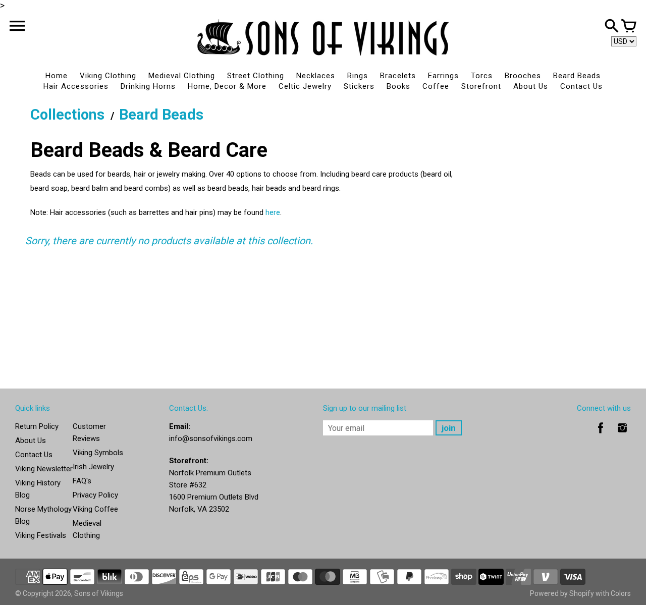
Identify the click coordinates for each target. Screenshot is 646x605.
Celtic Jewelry (305, 86)
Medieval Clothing (181, 75)
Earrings (443, 75)
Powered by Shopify (562, 593)
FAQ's (82, 480)
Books (398, 86)
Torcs (482, 75)
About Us (530, 86)
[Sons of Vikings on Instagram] (622, 434)
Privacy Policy (95, 495)
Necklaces (315, 75)
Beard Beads (577, 75)
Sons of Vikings (98, 593)
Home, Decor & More (227, 86)
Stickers (359, 86)
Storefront (481, 86)
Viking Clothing (108, 75)
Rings (357, 75)
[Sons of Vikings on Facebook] (600, 434)
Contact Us (581, 86)
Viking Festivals (40, 535)
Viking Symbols (98, 452)
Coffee (435, 86)
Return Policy (37, 426)
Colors (621, 593)
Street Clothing (255, 75)
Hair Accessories (76, 86)
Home (56, 75)
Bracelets (398, 75)
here (272, 212)
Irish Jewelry (93, 466)
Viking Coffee (95, 509)
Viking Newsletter (44, 468)
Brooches (523, 75)
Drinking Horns (148, 86)
